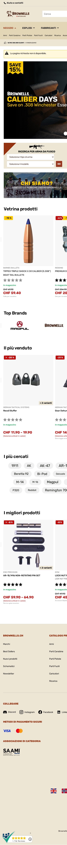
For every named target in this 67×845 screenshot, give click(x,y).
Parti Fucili (38, 35)
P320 (16, 490)
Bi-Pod (42, 474)
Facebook (48, 712)
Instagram (29, 712)
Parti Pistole (27, 35)
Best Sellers (9, 651)
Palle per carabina (9, 296)
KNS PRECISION (10, 572)
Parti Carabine (14, 35)
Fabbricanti (48, 28)
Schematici (8, 666)
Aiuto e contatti (14, 3)
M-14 (20, 482)
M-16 (35, 481)
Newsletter (8, 673)
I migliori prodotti (22, 512)
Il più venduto (18, 348)
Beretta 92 (21, 474)
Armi (5, 35)
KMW (57, 572)
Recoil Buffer (10, 410)
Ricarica (57, 35)
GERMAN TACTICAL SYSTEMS (16, 407)
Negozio (8, 28)
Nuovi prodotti (10, 659)
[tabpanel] (28, 256)
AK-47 (45, 465)
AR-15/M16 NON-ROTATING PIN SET (21, 575)
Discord (12, 712)
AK (29, 466)
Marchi (6, 644)
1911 (14, 465)
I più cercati (16, 456)
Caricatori (48, 35)
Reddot (32, 490)
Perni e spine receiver (11, 603)
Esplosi (27, 28)
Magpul (52, 482)
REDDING (59, 268)
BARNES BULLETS (11, 268)
